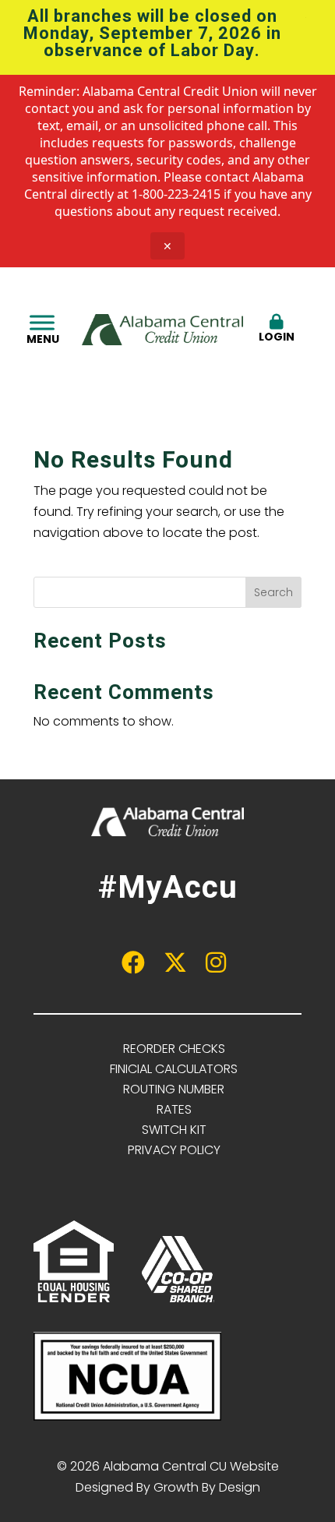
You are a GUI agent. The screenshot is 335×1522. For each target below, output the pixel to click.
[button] (309, 17)
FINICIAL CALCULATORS (174, 1069)
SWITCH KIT (174, 1130)
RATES (174, 1109)
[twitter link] (167, 967)
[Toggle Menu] (42, 322)
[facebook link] (125, 967)
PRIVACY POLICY (174, 1150)
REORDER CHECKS (174, 1049)
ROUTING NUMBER (173, 1089)
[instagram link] (209, 967)
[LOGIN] (277, 306)
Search (273, 592)
